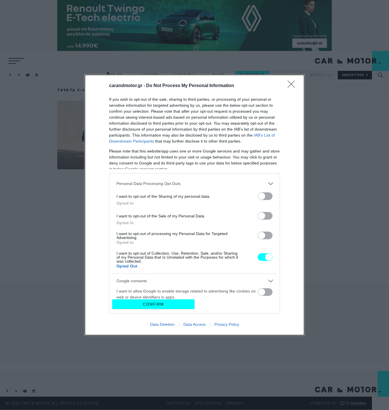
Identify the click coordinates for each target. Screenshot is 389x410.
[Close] (293, 86)
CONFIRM (153, 304)
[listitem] (194, 184)
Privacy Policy (226, 324)
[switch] (265, 196)
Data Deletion (162, 324)
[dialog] (194, 205)
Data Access (194, 324)
